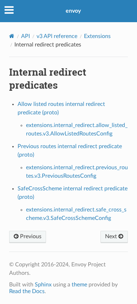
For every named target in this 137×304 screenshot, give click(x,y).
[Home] (11, 36)
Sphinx (43, 284)
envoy (73, 11)
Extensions (97, 36)
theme (79, 284)
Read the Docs (27, 291)
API (25, 36)
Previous (30, 236)
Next (111, 236)
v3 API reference (57, 36)
